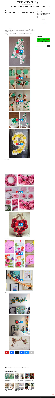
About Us (49, 397)
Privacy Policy (39, 397)
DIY (33, 6)
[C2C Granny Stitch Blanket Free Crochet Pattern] (19, 385)
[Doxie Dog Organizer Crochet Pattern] (9, 385)
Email (37, 16)
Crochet (15, 6)
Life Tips (37, 6)
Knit (23, 6)
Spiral (18, 367)
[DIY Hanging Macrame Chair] (29, 385)
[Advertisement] (19, 21)
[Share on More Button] (31, 352)
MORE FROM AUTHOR (14, 371)
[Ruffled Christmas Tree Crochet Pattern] (29, 376)
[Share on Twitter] (17, 352)
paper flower (15, 367)
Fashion (30, 6)
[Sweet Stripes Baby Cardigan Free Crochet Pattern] (9, 376)
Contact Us (46, 397)
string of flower (22, 367)
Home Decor (20, 6)
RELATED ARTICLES (7, 371)
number (12, 367)
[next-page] (6, 392)
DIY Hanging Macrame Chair (28, 389)
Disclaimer (42, 397)
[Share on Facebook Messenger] (26, 352)
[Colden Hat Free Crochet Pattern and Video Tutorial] (19, 376)
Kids (40, 6)
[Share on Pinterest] (7, 352)
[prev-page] (5, 392)
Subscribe (43, 19)
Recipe (43, 6)
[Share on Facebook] (12, 352)
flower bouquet (9, 367)
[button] (49, 6)
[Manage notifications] (53, 394)
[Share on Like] (22, 352)
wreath (28, 367)
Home (11, 6)
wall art (26, 367)
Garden (26, 6)
